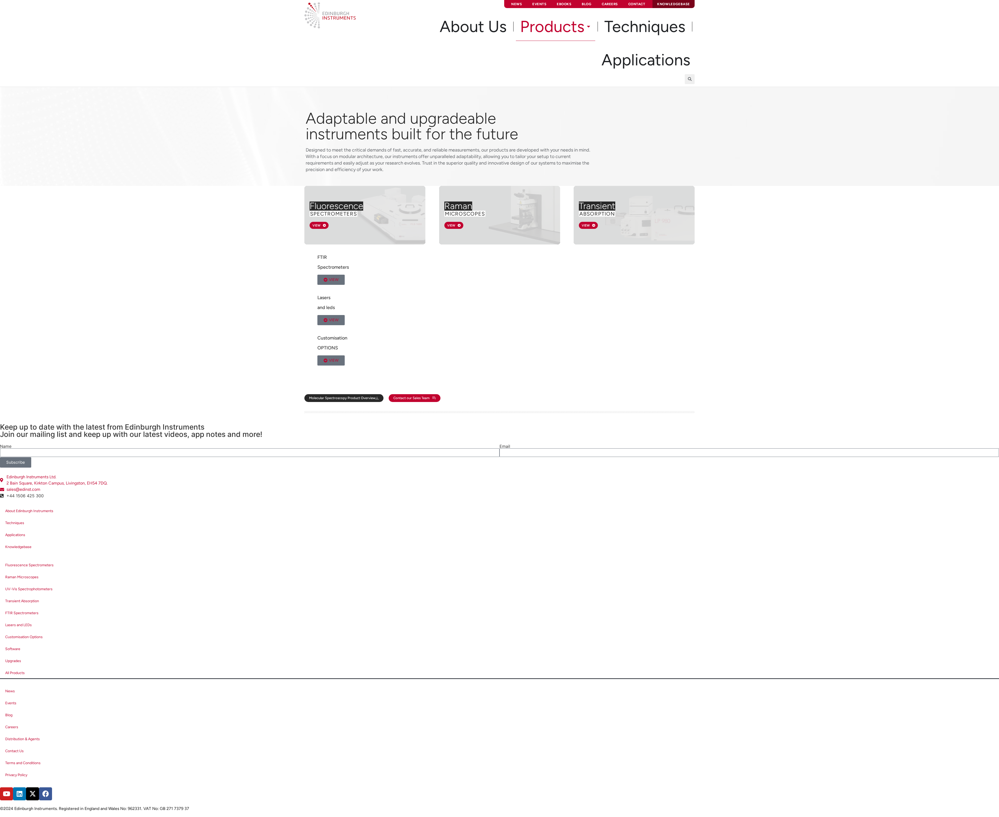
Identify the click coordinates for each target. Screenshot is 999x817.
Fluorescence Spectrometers (29, 565)
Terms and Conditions (23, 763)
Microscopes (465, 214)
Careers (610, 4)
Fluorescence (336, 205)
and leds (326, 307)
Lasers (323, 297)
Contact (636, 4)
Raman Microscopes (22, 577)
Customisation (332, 338)
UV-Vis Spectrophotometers (29, 589)
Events (539, 4)
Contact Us (14, 751)
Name (5, 446)
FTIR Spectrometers (22, 613)
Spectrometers (333, 214)
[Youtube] (6, 793)
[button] (690, 79)
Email (504, 446)
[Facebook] (45, 793)
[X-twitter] (32, 793)
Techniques (14, 523)
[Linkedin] (19, 793)
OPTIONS (327, 348)
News (516, 4)
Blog (586, 4)
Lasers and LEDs (18, 625)
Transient (597, 205)
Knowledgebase (18, 547)
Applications (15, 535)
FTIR (322, 257)
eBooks (564, 4)
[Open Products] (588, 27)
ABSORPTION (597, 214)
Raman (458, 205)
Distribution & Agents (22, 739)
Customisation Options (24, 637)
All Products (15, 673)
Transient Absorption (22, 601)
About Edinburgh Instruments (29, 511)
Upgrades (13, 661)
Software (12, 649)
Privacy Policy (16, 775)
